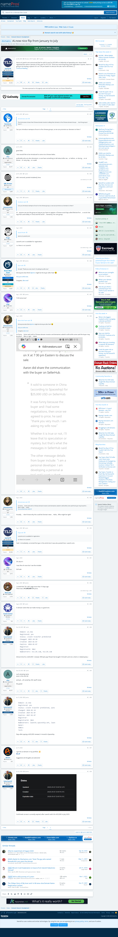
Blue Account (8, 189)
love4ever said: (22, 202)
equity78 (4, 44)
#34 (91, 627)
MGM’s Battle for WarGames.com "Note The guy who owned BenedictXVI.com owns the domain (29, 860)
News (23, 18)
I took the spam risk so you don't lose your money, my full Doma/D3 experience (107, 94)
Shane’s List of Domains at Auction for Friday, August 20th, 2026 (107, 75)
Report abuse (75, 912)
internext (105, 150)
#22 (91, 147)
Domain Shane (110, 79)
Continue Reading (21, 68)
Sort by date (79, 104)
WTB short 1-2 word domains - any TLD (105, 409)
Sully (107, 70)
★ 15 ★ (8, 619)
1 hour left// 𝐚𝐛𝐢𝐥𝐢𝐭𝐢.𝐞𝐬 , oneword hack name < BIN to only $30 (107, 223)
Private (71, 27)
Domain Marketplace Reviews (31, 853)
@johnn (32, 273)
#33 (91, 604)
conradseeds (11, 863)
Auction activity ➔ (102, 219)
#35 (91, 670)
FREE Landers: (49, 27)
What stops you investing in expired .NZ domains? (107, 343)
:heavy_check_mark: (3, 72)
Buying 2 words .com (105, 415)
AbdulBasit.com (12, 853)
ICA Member (8, 284)
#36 (91, 697)
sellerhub (27, 44)
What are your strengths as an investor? (106, 273)
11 (21, 82)
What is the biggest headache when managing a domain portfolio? (107, 319)
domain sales (43, 853)
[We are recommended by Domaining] (4, 916)
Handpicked (10, 21)
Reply (90, 78)
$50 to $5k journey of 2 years (23, 877)
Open (56, 27)
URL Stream (109, 190)
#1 (91, 59)
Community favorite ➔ (104, 376)
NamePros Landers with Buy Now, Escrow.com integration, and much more (106, 186)
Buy (29, 18)
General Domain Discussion (29, 863)
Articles (108, 46)
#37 (91, 748)
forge (106, 159)
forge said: (21, 532)
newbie (37, 878)
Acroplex (106, 106)
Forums (4, 18)
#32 (91, 583)
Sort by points (88, 104)
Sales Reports (31, 21)
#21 (91, 114)
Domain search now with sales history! (58, 33)
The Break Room (24, 887)
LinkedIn (110, 44)
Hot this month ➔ (102, 405)
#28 (91, 316)
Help (112, 912)
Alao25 (9, 887)
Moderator (7, 278)
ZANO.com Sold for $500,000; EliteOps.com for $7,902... (106, 84)
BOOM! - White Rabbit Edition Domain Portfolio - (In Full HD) (107, 57)
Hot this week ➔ (101, 313)
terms (86, 921)
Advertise (67, 912)
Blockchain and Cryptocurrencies (27, 872)
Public (65, 27)
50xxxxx (106, 199)
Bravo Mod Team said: (24, 320)
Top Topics (19, 21)
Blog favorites (100, 444)
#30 (91, 528)
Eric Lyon (106, 61)
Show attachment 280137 (25, 509)
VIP (8, 78)
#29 (91, 497)
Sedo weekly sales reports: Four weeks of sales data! (107, 104)
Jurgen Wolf (84, 869)
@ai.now (25, 280)
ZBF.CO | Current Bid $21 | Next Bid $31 (107, 231)
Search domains (110, 12)
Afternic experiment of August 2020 (21, 851)
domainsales (21, 44)
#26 (91, 261)
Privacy (108, 912)
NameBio (106, 88)
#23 (91, 174)
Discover (14, 18)
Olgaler (105, 179)
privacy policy (79, 921)
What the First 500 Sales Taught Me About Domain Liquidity (107, 382)
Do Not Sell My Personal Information (90, 912)
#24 (91, 197)
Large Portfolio (7, 162)
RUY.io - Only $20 (104, 239)
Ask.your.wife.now (22, 276)
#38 (91, 771)
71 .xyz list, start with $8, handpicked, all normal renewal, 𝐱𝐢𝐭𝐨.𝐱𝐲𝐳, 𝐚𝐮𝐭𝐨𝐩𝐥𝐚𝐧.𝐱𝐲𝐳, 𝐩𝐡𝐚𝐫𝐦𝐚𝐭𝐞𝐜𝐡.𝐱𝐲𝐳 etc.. (107, 235)
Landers (43, 18)
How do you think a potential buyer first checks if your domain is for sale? (105, 260)
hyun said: (21, 265)
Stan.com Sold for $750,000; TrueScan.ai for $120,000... (107, 335)
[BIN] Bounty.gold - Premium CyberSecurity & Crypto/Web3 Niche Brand (107, 196)
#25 (91, 228)
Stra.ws (101, 227)
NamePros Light (12, 912)
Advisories (39, 21)
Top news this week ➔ (103, 52)
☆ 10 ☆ (8, 164)
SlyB (86, 878)
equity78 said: (21, 232)
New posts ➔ (100, 126)
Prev (5, 109)
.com (41, 878)
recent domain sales (13, 854)
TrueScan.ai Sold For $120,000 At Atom (105, 327)
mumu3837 (108, 99)
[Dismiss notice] (115, 33)
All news (3, 21)
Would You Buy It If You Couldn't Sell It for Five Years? (106, 66)
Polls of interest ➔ (102, 269)
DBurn (9, 872)
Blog (24, 21)
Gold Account (8, 286)
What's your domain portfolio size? (105, 280)
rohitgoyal (10, 878)
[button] (8, 17)
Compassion (84, 860)
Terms (103, 912)
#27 (91, 294)
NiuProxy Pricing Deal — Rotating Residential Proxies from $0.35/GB (106, 131)
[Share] (88, 59)
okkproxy (105, 135)
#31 (91, 558)
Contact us (60, 912)
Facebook (101, 44)
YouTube (103, 46)
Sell (35, 18)
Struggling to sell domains (107, 428)
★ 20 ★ (8, 80)
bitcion (38, 872)
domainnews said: (23, 119)
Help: (61, 27)
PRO (8, 76)
